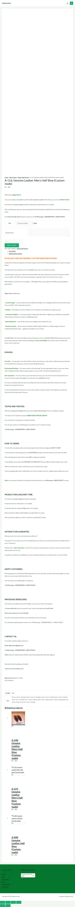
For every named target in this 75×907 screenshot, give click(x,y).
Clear (35, 223)
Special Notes (9, 233)
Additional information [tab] (15, 253)
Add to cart (11, 245)
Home (6, 177)
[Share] (13, 902)
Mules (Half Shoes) (23, 177)
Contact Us (5, 887)
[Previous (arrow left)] (2, 905)
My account (5, 879)
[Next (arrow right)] (8, 905)
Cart (3, 882)
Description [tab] (12, 251)
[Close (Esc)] (18, 902)
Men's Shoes (13, 177)
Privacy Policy (6, 884)
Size (10, 223)
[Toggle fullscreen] (8, 902)
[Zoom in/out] (2, 902)
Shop (3, 877)
